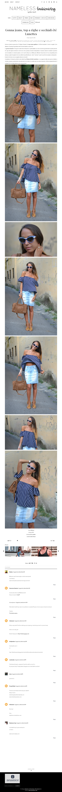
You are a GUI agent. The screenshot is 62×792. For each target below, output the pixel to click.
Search (38, 22)
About (12, 2)
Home (7, 2)
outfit (32, 40)
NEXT (52, 540)
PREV (10, 540)
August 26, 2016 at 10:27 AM (20, 621)
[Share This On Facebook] (31, 563)
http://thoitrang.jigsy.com (23, 634)
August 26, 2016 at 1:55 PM (17, 674)
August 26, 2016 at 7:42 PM (21, 686)
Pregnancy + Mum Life (40, 18)
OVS (33, 532)
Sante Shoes (32, 537)
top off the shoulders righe (25, 41)
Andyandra (12, 641)
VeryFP (18, 595)
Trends (26, 18)
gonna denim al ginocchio (23, 40)
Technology (25, 22)
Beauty (20, 18)
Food (32, 22)
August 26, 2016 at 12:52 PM (21, 641)
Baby (31, 18)
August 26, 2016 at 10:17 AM (21, 602)
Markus (11, 572)
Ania (10, 674)
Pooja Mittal (12, 686)
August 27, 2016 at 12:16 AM (20, 705)
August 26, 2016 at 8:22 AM (24, 588)
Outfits (15, 18)
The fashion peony (13, 613)
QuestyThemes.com (33, 790)
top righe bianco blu (38, 41)
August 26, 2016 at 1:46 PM (20, 660)
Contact (17, 2)
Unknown (11, 621)
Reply (54, 585)
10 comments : (48, 41)
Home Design (51, 18)
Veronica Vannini (13, 588)
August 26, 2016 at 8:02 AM (19, 572)
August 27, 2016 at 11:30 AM (22, 723)
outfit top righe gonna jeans (42, 40)
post (34, 49)
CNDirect (32, 530)
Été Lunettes (33, 534)
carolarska (11, 660)
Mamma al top (12, 723)
